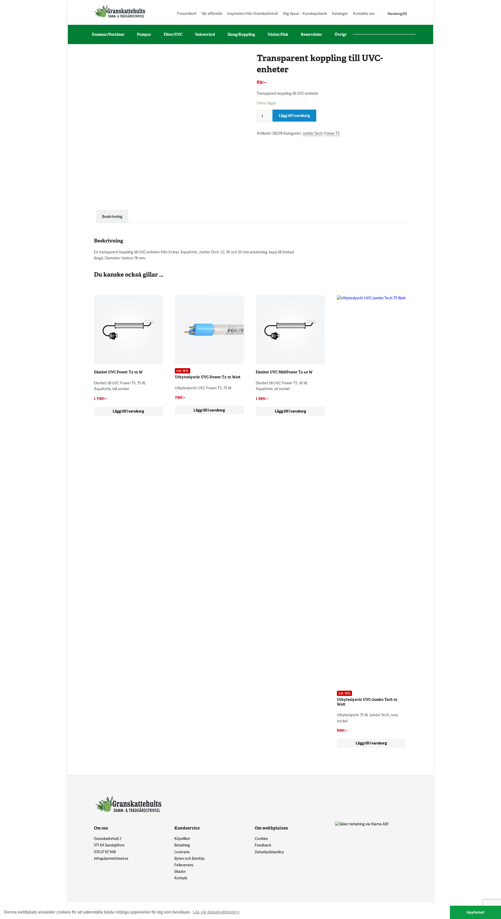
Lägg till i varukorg (294, 115)
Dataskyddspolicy (269, 851)
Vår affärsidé (211, 13)
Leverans (182, 851)
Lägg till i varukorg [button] (128, 411)
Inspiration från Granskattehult (252, 13)
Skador (180, 871)
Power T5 (332, 133)
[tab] (112, 216)
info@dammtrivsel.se (111, 858)
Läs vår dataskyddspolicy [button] (216, 912)
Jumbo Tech (312, 133)
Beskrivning (112, 216)
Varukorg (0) (397, 13)
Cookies (261, 838)
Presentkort (186, 13)
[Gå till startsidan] (119, 11)
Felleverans (183, 864)
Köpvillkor (182, 838)
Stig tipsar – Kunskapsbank (305, 13)
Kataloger (340, 13)
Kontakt (180, 877)
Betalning (182, 845)
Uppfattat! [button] (476, 912)
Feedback (263, 845)
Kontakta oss (364, 13)
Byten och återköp (189, 858)
